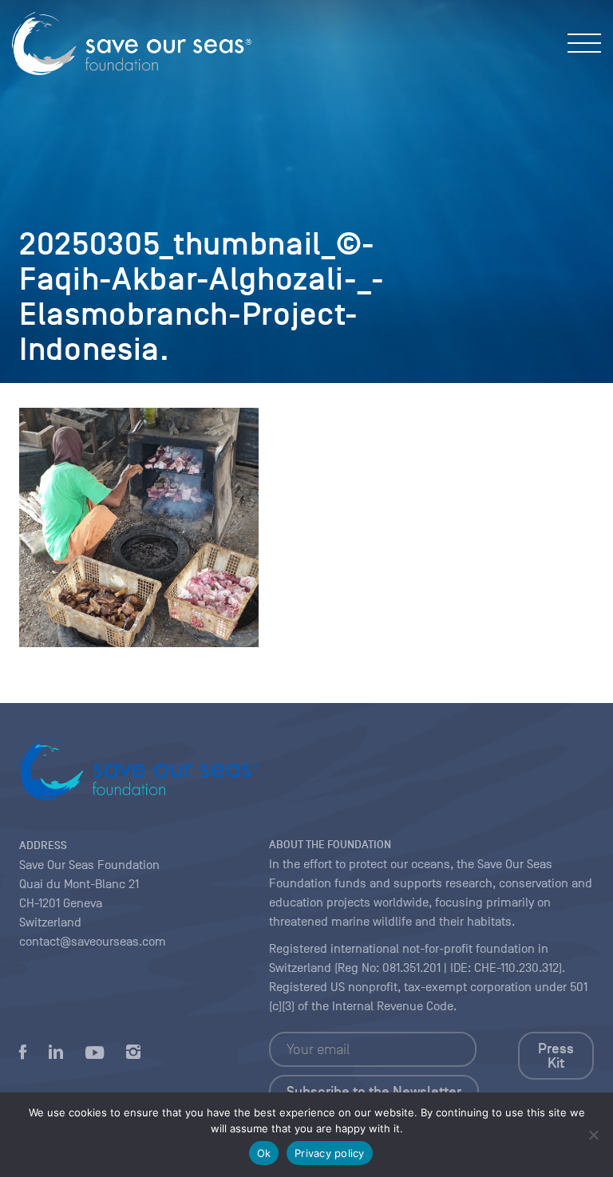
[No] (593, 1135)
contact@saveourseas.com (92, 941)
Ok (264, 1153)
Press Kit (556, 1056)
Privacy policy (330, 1153)
